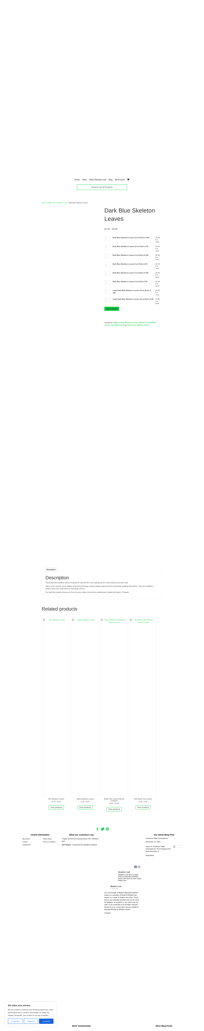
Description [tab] (51, 569)
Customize (15, 1021)
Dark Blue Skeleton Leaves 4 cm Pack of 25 (130, 281)
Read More (150, 855)
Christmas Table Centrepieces (157, 838)
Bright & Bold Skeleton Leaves (125, 322)
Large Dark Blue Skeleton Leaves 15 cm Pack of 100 (132, 291)
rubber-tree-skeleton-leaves (138, 325)
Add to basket (111, 309)
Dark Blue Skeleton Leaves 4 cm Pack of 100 (130, 273)
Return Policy (47, 839)
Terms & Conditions (49, 842)
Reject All (31, 1021)
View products (56, 807)
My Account (120, 180)
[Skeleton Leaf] (110, 870)
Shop (84, 180)
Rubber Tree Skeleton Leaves (57, 203)
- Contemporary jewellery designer (79, 845)
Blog (111, 180)
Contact (24, 842)
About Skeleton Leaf (97, 180)
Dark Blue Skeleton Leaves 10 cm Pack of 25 (130, 246)
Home (77, 180)
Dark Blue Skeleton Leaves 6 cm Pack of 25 (130, 264)
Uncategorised (117, 325)
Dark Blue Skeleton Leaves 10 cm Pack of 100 (131, 238)
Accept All (46, 1021)
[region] (31, 1014)
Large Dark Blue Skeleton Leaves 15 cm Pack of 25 (133, 299)
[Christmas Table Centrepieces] (177, 933)
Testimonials (26, 845)
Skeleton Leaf (115, 886)
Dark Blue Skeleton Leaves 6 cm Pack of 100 (130, 255)
